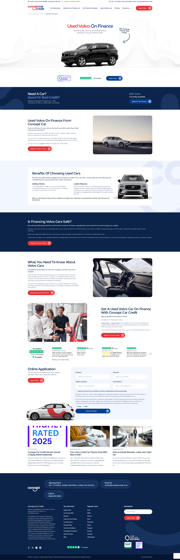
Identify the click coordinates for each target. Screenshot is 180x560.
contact (41, 143)
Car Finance (146, 557)
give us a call (115, 323)
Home (29, 14)
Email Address (117, 382)
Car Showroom (55, 8)
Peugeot (89, 528)
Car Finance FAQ (68, 513)
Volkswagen (91, 537)
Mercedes (90, 522)
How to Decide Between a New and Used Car (132, 453)
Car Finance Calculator (90, 8)
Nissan (89, 525)
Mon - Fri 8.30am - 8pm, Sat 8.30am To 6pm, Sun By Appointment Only (131, 1)
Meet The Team (68, 534)
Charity (117, 8)
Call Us (51, 493)
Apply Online (67, 510)
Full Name (78, 372)
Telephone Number (81, 382)
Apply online (105, 323)
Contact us (126, 8)
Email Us (108, 483)
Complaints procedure (70, 531)
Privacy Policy (68, 525)
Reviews (66, 516)
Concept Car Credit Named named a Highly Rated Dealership (44, 453)
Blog (65, 537)
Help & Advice (105, 8)
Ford (88, 519)
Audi (88, 510)
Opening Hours (55, 483)
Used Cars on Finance (70, 8)
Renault (89, 531)
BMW (89, 513)
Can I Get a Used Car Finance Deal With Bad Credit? (88, 453)
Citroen (89, 516)
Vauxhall (89, 534)
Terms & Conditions (70, 528)
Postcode (116, 372)
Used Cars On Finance (70, 519)
